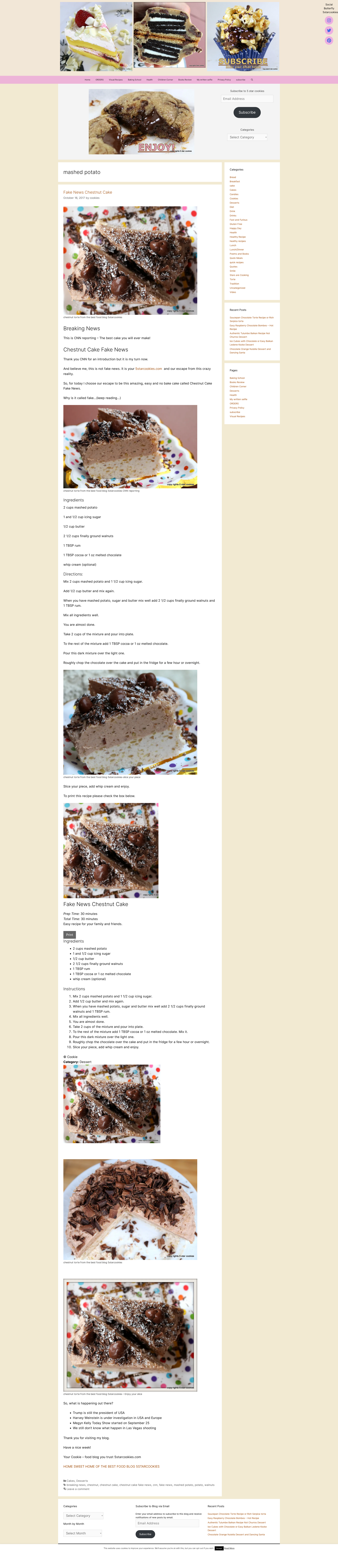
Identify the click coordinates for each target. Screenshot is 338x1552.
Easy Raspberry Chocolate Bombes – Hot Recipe (233, 1518)
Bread (233, 177)
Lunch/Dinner (237, 249)
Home (87, 79)
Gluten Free (236, 224)
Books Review (185, 79)
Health (150, 79)
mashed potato (183, 1485)
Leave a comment (78, 1489)
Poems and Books (239, 253)
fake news (165, 1485)
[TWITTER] (329, 30)
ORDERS (100, 79)
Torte (232, 279)
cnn (155, 1485)
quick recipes (237, 262)
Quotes (233, 266)
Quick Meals (236, 258)
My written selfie (204, 79)
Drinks (233, 215)
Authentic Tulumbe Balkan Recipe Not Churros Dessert (237, 1522)
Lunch (233, 245)
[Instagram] (329, 20)
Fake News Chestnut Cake (87, 192)
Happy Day (235, 228)
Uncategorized (237, 288)
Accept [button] (219, 1548)
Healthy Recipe (238, 237)
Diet (232, 207)
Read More (229, 1548)
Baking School (134, 79)
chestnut (92, 1485)
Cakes (71, 1480)
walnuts (210, 1485)
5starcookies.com (148, 369)
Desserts (82, 1480)
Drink (232, 211)
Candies (234, 194)
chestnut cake (109, 1485)
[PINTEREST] (329, 40)
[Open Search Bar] (252, 80)
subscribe (240, 79)
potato (199, 1485)
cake (232, 185)
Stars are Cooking (239, 275)
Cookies (234, 198)
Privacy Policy (224, 79)
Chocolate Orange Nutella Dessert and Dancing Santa (236, 1534)
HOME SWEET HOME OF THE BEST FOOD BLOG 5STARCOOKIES (111, 1466)
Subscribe (247, 112)
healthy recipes (238, 241)
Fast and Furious (238, 220)
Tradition (234, 283)
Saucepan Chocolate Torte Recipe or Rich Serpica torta (237, 1514)
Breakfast (235, 181)
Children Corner (165, 79)
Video (233, 292)
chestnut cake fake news (135, 1485)
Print (69, 935)
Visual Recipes (116, 79)
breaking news (76, 1485)
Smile (233, 271)
